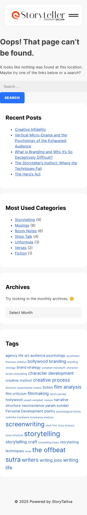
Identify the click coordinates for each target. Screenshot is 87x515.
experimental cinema (29, 387)
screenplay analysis (42, 417)
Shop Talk (23, 236)
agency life (14, 355)
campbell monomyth (53, 367)
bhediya (21, 362)
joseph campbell (33, 400)
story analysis (66, 425)
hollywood (14, 399)
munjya (48, 400)
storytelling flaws (48, 442)
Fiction (21, 253)
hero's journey (58, 394)
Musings (22, 225)
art (27, 355)
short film (51, 425)
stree (28, 451)
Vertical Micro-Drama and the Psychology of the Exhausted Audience (41, 140)
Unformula (24, 242)
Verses (20, 247)
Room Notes (26, 231)
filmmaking (38, 393)
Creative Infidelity (30, 129)
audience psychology (47, 355)
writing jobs (51, 460)
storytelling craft (21, 441)
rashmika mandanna (17, 417)
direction (11, 387)
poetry (49, 411)
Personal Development (24, 411)
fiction (48, 387)
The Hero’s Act (28, 174)
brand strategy (29, 367)
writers (30, 460)
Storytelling (25, 219)
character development (51, 373)
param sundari (57, 405)
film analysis (67, 387)
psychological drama (68, 411)
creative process (51, 380)
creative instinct (19, 380)
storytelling (42, 434)
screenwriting (25, 424)
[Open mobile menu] (73, 15)
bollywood (38, 361)
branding (57, 361)
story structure (14, 435)
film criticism (16, 393)
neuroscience (33, 405)
